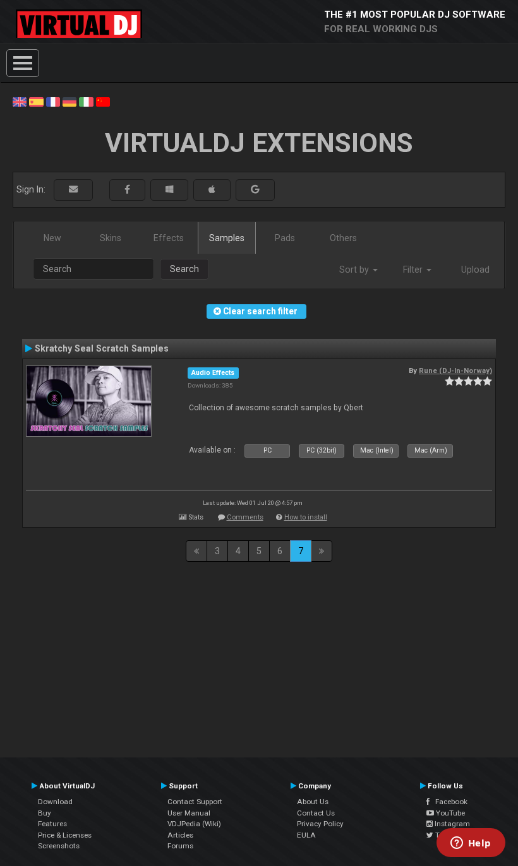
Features (52, 823)
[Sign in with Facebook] (127, 189)
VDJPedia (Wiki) (194, 823)
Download (55, 801)
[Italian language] (86, 101)
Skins (110, 238)
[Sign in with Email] (73, 189)
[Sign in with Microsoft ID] (169, 189)
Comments (245, 517)
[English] (20, 101)
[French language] (53, 101)
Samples (226, 238)
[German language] (69, 101)
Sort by (355, 269)
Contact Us (316, 813)
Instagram (451, 823)
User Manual (188, 813)
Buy (44, 813)
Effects (169, 238)
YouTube (449, 813)
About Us (312, 801)
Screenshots (59, 845)
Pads (285, 238)
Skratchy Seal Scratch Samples (102, 348)
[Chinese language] (103, 101)
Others (343, 238)
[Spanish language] (36, 101)
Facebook (448, 801)
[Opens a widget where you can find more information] (470, 844)
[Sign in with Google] (255, 189)
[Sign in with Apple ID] (212, 189)
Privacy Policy (320, 823)
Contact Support (194, 801)
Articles (180, 835)
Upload (475, 269)
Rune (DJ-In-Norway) (455, 370)
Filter (414, 269)
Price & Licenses (65, 835)
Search (184, 269)
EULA (306, 835)
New (52, 238)
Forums (180, 845)
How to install (305, 517)
